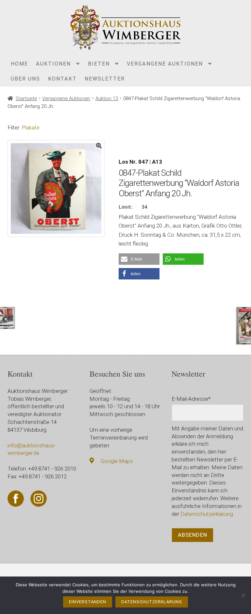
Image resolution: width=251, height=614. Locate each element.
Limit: (125, 207)
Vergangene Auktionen (165, 64)
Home (19, 64)
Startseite (26, 98)
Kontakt (62, 79)
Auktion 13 (106, 98)
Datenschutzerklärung (206, 514)
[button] (139, 259)
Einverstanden (87, 601)
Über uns (25, 79)
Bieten (99, 64)
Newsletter (105, 79)
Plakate (31, 127)
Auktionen (53, 64)
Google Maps (117, 461)
